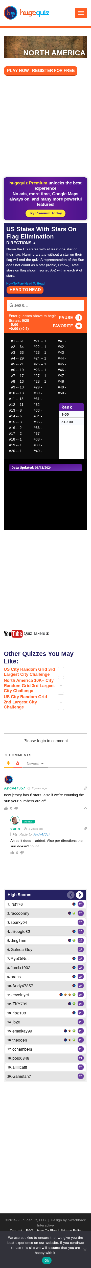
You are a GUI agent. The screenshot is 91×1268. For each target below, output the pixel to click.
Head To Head (25, 290)
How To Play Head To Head (25, 283)
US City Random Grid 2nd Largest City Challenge (25, 701)
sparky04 (19, 922)
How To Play (47, 1231)
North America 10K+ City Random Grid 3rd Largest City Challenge (29, 685)
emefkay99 (22, 1031)
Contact (16, 1231)
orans (16, 976)
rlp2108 (19, 1013)
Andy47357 (14, 788)
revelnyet (20, 995)
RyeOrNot (20, 958)
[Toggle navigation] (81, 13)
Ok (46, 1260)
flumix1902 (20, 967)
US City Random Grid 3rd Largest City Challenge (29, 672)
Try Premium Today (45, 213)
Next (79, 895)
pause (66, 317)
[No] (84, 1249)
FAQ (29, 1231)
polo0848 (20, 1058)
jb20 (16, 1022)
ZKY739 (19, 1004)
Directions (19, 243)
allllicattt (19, 1067)
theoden (19, 1040)
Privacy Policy (71, 1231)
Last (71, 895)
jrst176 (17, 904)
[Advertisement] (45, 127)
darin (15, 828)
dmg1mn (18, 940)
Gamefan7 (21, 1076)
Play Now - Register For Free (41, 70)
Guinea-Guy (21, 949)
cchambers (22, 1049)
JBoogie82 (20, 931)
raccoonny (20, 913)
